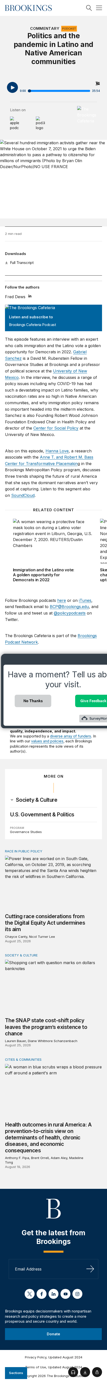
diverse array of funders (70, 736)
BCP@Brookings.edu (69, 606)
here (61, 600)
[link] (36, 800)
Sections (16, 1373)
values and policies (47, 741)
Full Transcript (22, 262)
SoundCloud (23, 495)
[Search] (89, 8)
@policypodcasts (70, 613)
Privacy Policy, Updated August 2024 (53, 1357)
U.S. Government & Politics (42, 814)
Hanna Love (57, 450)
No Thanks (33, 700)
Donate (53, 1333)
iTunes (85, 600)
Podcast (69, 28)
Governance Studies (26, 832)
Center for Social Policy (55, 428)
